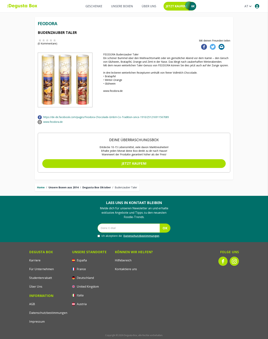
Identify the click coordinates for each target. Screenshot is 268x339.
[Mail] (220, 46)
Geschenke (94, 6)
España (81, 260)
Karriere (34, 260)
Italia (79, 295)
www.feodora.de (53, 122)
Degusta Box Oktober (96, 187)
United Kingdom (87, 287)
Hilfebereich (123, 260)
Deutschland (85, 278)
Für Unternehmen (41, 269)
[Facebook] (203, 46)
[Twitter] (212, 46)
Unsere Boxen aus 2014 (63, 187)
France (81, 269)
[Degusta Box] (22, 6)
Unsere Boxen (122, 6)
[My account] (257, 6)
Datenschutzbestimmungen (141, 236)
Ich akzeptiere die (130, 236)
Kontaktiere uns (126, 269)
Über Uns (149, 6)
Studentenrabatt (40, 278)
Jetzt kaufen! (134, 163)
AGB (32, 304)
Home (41, 187)
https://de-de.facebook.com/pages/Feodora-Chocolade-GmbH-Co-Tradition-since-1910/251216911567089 (106, 117)
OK (165, 228)
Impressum (37, 322)
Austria (81, 304)
